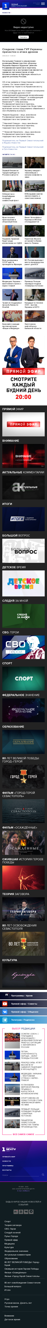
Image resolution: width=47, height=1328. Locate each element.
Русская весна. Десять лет (18, 1303)
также (8, 154)
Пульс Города (11, 1236)
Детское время (12, 1320)
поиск (5, 1175)
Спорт (7, 1222)
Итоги (7, 1290)
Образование (11, 1259)
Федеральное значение (16, 1251)
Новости (6, 1161)
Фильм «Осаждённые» (15, 1273)
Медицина (9, 1244)
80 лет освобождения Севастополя (22, 1283)
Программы (7, 1166)
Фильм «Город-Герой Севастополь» (22, 1276)
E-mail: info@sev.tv (23, 1191)
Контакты (7, 1170)
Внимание (9, 1316)
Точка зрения (11, 1307)
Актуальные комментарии (17, 1255)
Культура (9, 1247)
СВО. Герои (10, 1229)
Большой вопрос (12, 1287)
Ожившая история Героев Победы (21, 1269)
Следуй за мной (12, 1233)
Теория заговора (12, 1225)
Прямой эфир (8, 1157)
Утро (6, 1299)
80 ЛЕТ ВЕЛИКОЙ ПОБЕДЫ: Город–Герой (22, 1263)
